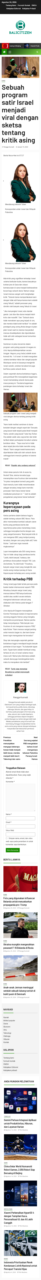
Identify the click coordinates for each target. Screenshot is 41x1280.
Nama (9, 814)
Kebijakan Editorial (13, 8)
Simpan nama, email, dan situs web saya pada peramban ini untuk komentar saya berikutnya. (19, 841)
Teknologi (7, 1033)
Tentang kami (11, 5)
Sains (6, 1162)
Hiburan (6, 1039)
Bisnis (6, 1258)
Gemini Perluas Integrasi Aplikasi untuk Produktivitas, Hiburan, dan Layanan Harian (20, 1123)
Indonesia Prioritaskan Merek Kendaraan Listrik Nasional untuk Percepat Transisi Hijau (20, 1266)
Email (8, 822)
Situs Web (10, 830)
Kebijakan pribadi (29, 8)
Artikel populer (9, 1020)
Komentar (10, 782)
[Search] (37, 52)
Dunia (3, 80)
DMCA (34, 5)
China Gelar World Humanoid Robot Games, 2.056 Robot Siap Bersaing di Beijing (19, 1170)
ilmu (5, 1030)
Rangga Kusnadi (9, 147)
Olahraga (6, 1036)
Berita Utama (8, 1209)
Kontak (6, 1042)
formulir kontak (24, 5)
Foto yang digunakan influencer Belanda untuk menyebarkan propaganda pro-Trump (19, 901)
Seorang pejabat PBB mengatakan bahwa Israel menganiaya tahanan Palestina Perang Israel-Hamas (30, 748)
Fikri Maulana (24, 1130)
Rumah (6, 1017)
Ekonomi (6, 1027)
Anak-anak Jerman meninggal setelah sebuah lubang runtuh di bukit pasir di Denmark (19, 991)
